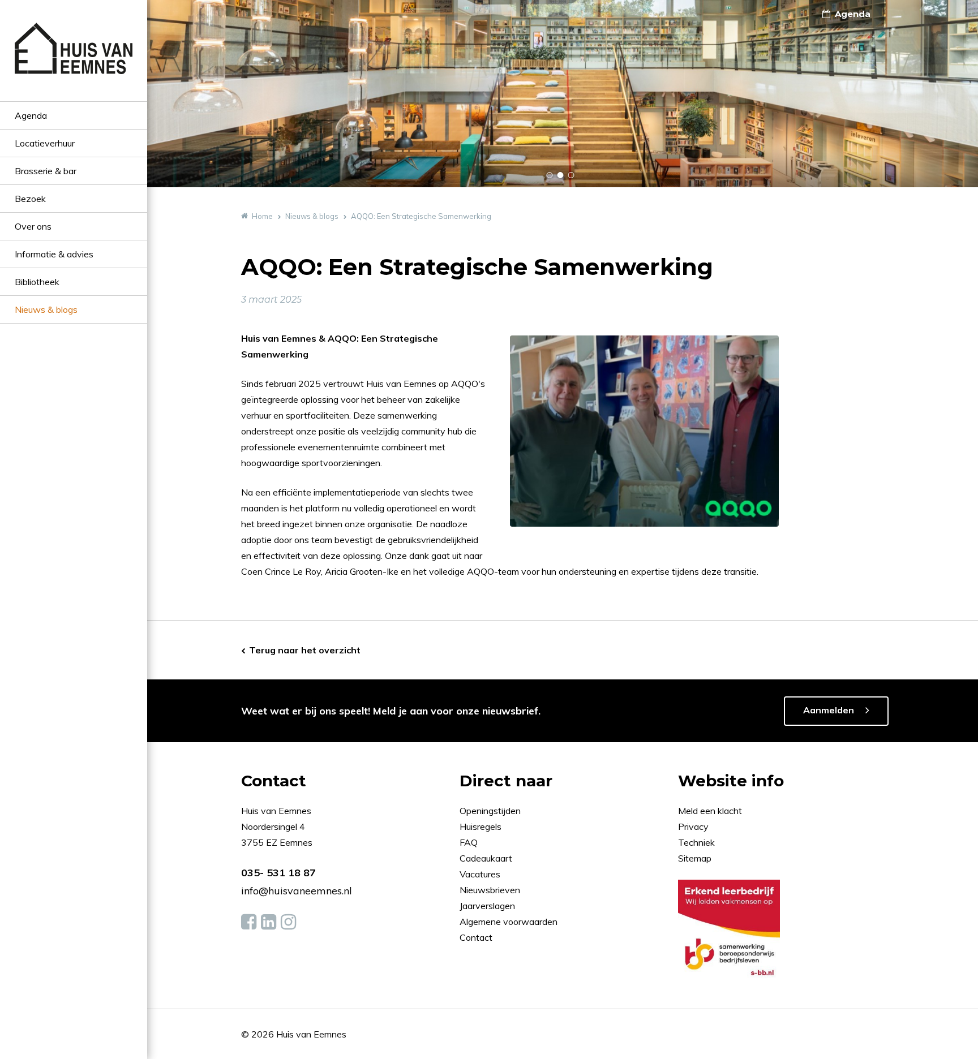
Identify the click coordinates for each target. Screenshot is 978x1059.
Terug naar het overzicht (305, 650)
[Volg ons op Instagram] (288, 922)
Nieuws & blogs (46, 309)
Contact (476, 937)
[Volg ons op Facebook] (248, 922)
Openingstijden (490, 810)
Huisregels (482, 826)
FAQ (470, 842)
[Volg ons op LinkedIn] (268, 922)
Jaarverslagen (488, 905)
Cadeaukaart (487, 858)
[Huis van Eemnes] (73, 62)
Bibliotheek (37, 281)
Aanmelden (828, 710)
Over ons (33, 226)
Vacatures (480, 874)
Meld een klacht (710, 810)
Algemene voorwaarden (508, 921)
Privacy (693, 826)
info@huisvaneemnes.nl (296, 890)
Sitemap (694, 858)
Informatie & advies (54, 254)
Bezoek (30, 198)
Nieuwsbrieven (491, 890)
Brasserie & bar (45, 170)
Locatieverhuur (45, 143)
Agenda (31, 115)
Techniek (696, 842)
